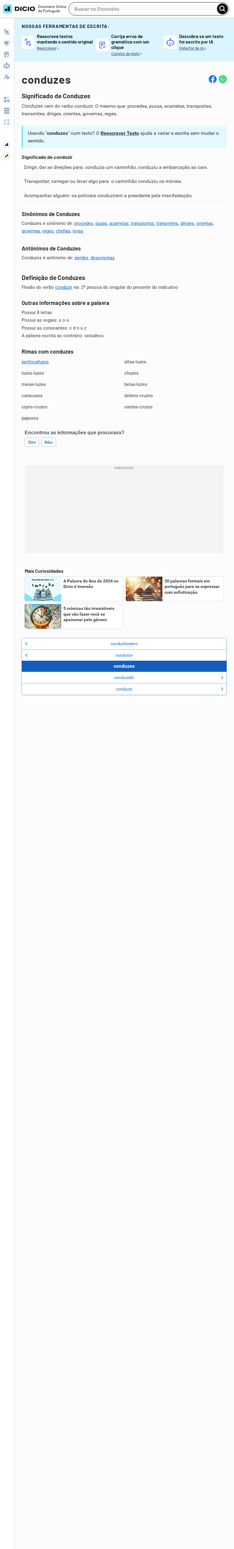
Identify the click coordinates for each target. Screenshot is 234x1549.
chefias (63, 231)
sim (32, 442)
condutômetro (124, 643)
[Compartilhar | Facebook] (213, 79)
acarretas (119, 223)
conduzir (64, 287)
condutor (124, 655)
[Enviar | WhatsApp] (223, 79)
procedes (83, 223)
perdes (81, 257)
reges (48, 231)
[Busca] (222, 8)
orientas (204, 223)
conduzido (124, 677)
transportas (142, 223)
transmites (167, 223)
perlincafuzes (35, 362)
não (48, 442)
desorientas (102, 257)
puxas (101, 223)
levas (78, 231)
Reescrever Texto (120, 133)
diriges (187, 223)
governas (31, 231)
